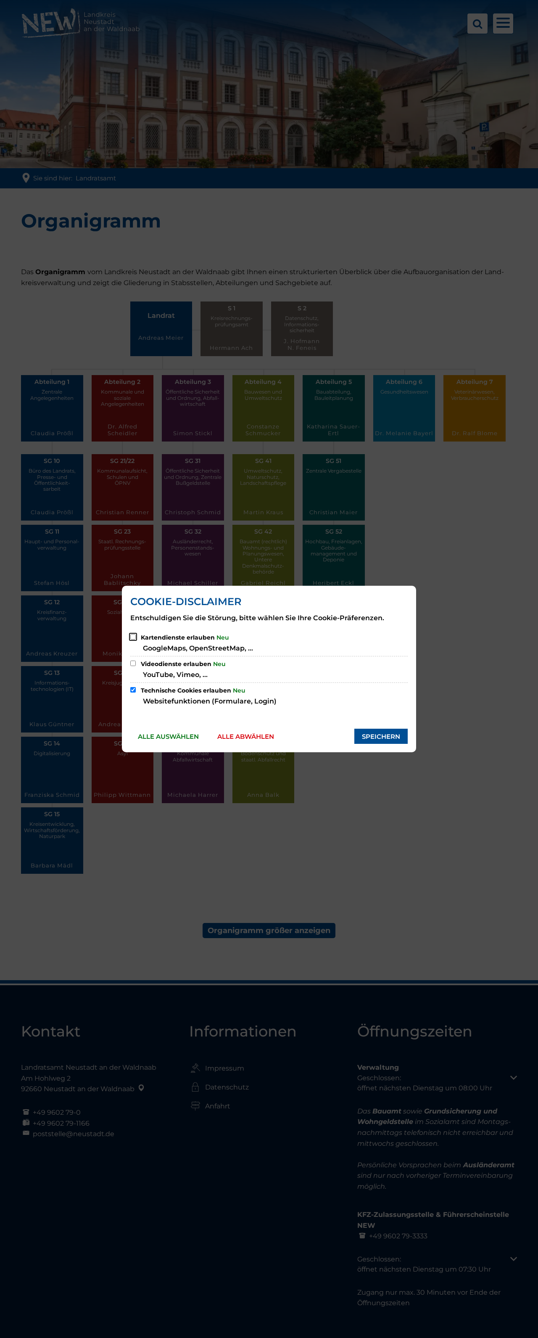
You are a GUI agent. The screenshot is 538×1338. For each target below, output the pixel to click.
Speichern (381, 736)
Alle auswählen (168, 736)
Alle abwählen (245, 736)
